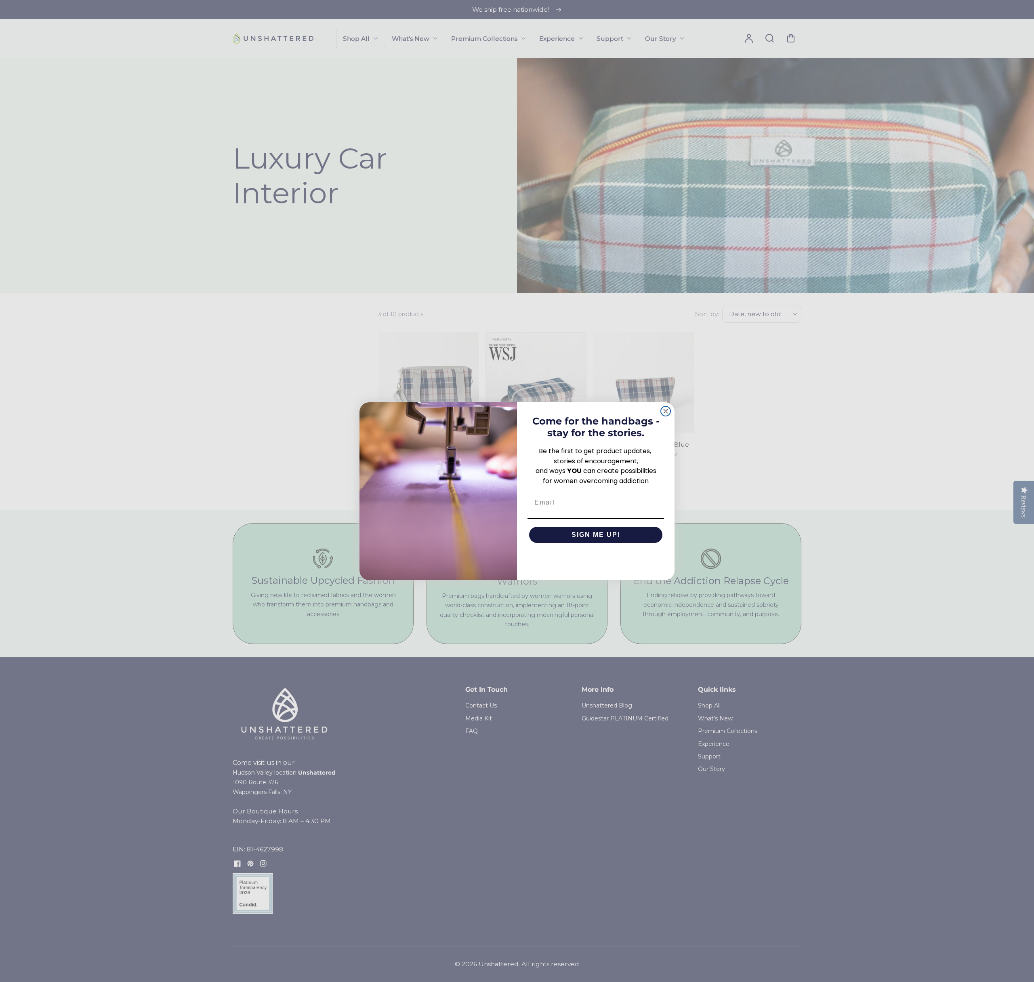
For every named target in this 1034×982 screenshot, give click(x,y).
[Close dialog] (665, 411)
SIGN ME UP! (596, 534)
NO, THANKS (596, 559)
